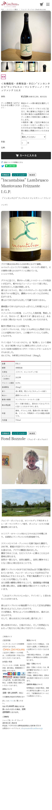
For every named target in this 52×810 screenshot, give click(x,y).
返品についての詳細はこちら (13, 162)
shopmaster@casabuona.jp (32, 728)
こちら (11, 700)
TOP (2, 9)
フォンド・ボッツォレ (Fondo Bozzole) (33, 9)
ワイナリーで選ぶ (12, 9)
